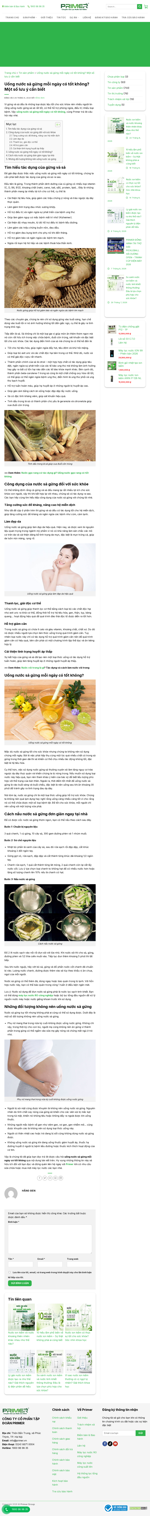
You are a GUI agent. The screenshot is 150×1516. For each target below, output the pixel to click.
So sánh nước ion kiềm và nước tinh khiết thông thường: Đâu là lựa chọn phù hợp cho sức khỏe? (49, 1383)
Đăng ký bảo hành (106, 17)
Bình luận (13, 1222)
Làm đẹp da (18, 139)
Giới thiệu (47, 17)
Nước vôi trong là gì (32, 667)
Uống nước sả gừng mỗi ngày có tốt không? (30, 152)
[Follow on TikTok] (110, 1443)
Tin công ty (114, 82)
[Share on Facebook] (39, 1178)
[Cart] (146, 6)
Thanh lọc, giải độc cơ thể (25, 142)
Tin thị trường (115, 93)
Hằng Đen (39, 98)
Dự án (73, 17)
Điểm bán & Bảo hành (14, 6)
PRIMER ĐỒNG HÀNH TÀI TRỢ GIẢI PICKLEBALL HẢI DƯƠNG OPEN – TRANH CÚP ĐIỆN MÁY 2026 (134, 252)
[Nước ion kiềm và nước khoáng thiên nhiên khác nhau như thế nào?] (116, 125)
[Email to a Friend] (50, 1178)
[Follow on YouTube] (115, 1443)
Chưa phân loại (116, 76)
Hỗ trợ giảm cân (20, 145)
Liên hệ (87, 17)
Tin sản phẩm (26, 72)
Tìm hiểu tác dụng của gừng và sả (25, 128)
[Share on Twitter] (44, 1178)
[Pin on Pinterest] (55, 1178)
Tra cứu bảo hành (133, 17)
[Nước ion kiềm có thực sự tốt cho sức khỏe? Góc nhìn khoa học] (116, 185)
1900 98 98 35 (37, 6)
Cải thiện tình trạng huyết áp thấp (28, 148)
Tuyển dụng (114, 104)
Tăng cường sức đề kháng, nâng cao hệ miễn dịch (36, 135)
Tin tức (61, 17)
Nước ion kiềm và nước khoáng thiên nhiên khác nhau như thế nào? (134, 126)
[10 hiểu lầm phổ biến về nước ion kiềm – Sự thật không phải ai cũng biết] (116, 155)
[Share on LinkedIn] (60, 1178)
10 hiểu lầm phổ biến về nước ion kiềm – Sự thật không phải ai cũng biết (134, 156)
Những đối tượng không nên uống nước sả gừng (32, 159)
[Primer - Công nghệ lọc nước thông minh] (75, 6)
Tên (11, 1259)
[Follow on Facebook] (104, 1443)
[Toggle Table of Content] (56, 124)
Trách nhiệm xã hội (118, 99)
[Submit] (139, 6)
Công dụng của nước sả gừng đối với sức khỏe (32, 132)
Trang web (72, 1259)
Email (41, 1259)
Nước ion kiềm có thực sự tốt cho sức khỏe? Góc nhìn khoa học (77, 1336)
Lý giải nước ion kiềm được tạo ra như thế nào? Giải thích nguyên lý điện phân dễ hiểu (134, 218)
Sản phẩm (29, 17)
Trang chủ (12, 17)
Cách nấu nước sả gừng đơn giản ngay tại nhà (31, 155)
